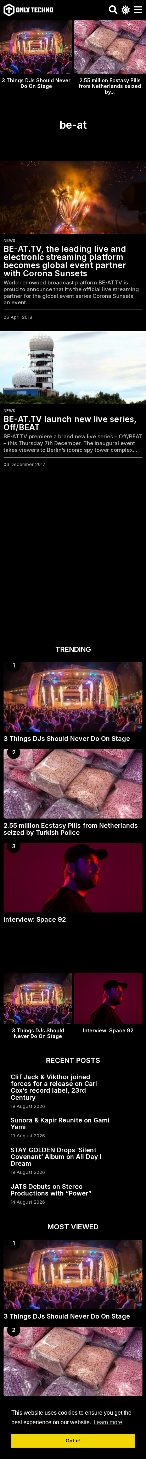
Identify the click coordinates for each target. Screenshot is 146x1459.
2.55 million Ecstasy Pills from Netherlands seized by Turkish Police (71, 829)
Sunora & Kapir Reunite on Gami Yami (60, 1123)
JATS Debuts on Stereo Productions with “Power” (51, 1190)
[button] (113, 10)
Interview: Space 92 (35, 919)
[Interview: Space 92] (73, 877)
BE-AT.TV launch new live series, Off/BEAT (70, 423)
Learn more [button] (108, 1422)
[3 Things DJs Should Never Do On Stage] (73, 697)
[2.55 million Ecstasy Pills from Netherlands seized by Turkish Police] (73, 784)
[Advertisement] (73, 559)
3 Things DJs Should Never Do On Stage (36, 83)
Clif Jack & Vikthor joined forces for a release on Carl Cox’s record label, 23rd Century (54, 1087)
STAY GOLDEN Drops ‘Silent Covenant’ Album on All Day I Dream (56, 1156)
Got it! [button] (73, 1440)
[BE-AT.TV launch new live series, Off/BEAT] (73, 367)
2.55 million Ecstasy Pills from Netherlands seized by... (110, 86)
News (9, 240)
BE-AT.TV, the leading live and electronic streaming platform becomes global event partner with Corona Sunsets (65, 261)
